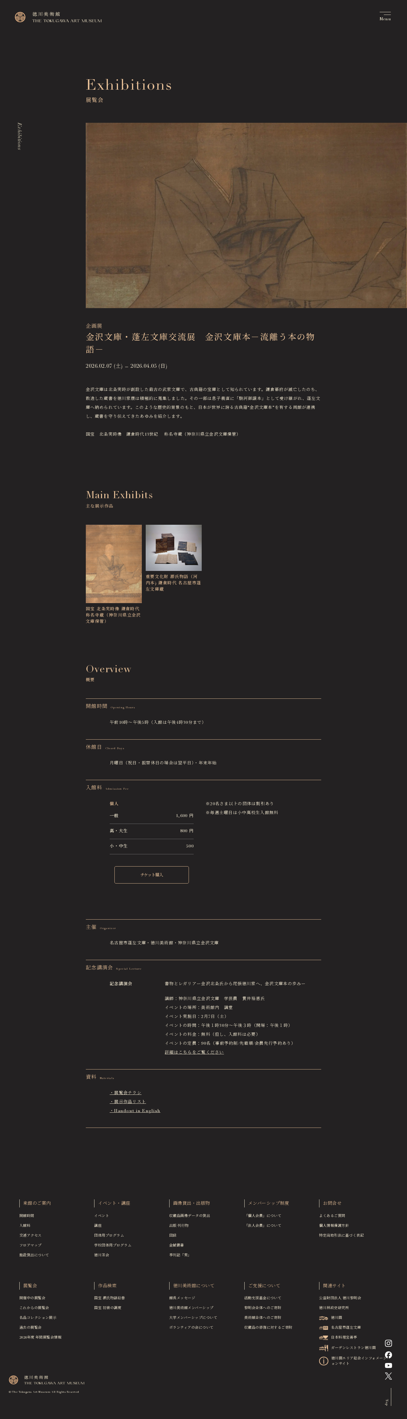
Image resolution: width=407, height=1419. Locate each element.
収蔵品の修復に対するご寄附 (268, 1328)
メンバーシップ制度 (268, 1203)
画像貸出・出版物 (191, 1203)
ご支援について (264, 1286)
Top (387, 1402)
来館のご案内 (37, 1203)
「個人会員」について (263, 1216)
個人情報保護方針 (334, 1226)
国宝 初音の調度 (107, 1308)
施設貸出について (34, 1255)
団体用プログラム (109, 1236)
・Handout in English (135, 1111)
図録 (173, 1236)
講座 (98, 1226)
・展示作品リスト (128, 1102)
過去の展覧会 (30, 1328)
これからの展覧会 (34, 1308)
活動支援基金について (263, 1298)
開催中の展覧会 (32, 1298)
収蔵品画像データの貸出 (189, 1216)
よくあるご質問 (332, 1216)
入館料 (24, 1226)
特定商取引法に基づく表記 (341, 1236)
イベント (101, 1216)
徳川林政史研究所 (334, 1308)
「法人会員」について (263, 1226)
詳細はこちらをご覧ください (194, 1053)
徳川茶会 (101, 1255)
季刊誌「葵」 (180, 1255)
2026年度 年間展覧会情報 (40, 1337)
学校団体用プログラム (112, 1245)
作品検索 (107, 1286)
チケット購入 (151, 875)
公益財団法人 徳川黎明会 (340, 1298)
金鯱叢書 (176, 1245)
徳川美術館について (194, 1286)
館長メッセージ (182, 1298)
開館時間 (26, 1216)
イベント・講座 (114, 1203)
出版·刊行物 (179, 1226)
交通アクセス (30, 1236)
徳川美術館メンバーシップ (191, 1308)
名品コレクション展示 (38, 1318)
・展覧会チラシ (126, 1093)
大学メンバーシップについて (193, 1318)
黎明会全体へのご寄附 (263, 1308)
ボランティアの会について (191, 1328)
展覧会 (30, 1286)
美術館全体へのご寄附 (263, 1318)
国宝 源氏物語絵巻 (109, 1298)
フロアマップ (30, 1245)
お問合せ (332, 1203)
